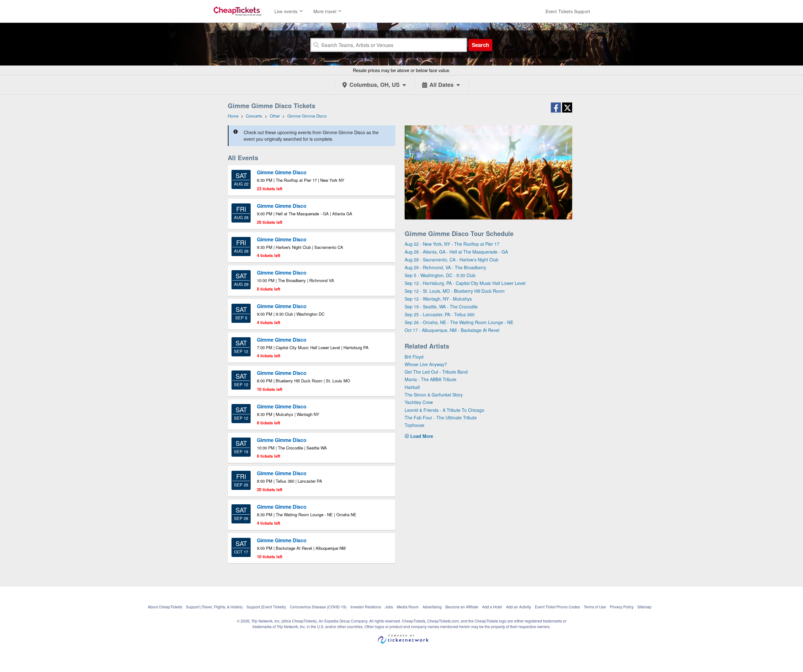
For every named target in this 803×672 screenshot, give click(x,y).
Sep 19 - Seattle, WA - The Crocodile (441, 306)
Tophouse (414, 425)
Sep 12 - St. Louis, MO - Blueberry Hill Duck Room (455, 291)
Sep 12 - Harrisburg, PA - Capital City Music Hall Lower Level (465, 283)
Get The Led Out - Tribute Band (436, 372)
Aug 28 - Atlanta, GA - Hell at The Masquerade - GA (456, 252)
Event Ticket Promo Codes (557, 606)
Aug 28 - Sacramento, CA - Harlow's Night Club (451, 259)
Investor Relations (365, 606)
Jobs (389, 606)
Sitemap (644, 606)
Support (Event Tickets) (266, 606)
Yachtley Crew (419, 402)
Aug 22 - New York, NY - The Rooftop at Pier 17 (452, 244)
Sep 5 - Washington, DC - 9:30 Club (440, 275)
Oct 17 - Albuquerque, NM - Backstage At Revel (452, 330)
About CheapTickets (165, 606)
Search (480, 45)
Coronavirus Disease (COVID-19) (318, 606)
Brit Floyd (414, 357)
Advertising (432, 606)
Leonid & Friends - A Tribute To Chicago (444, 410)
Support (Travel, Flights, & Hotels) (214, 606)
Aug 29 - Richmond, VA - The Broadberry (445, 267)
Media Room (408, 606)
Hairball (412, 387)
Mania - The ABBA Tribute (430, 379)
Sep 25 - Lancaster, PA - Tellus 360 (440, 314)
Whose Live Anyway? (426, 364)
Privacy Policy (622, 606)
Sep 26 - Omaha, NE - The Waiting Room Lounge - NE (459, 322)
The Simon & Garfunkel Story (434, 394)
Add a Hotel (492, 606)
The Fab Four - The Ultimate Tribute (441, 417)
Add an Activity (518, 606)
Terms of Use (595, 606)
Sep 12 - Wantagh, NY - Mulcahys (438, 299)
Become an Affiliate (461, 606)
